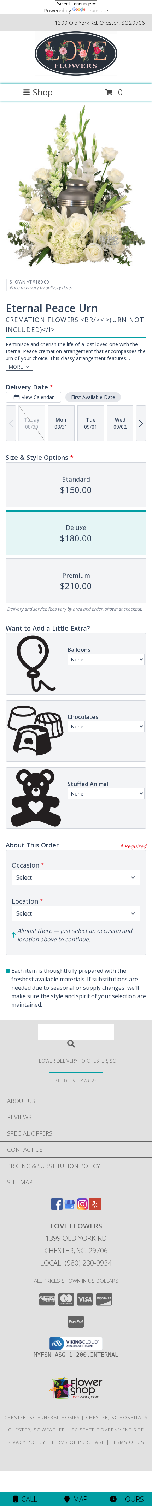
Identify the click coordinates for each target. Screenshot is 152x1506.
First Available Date (93, 397)
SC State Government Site (107, 1430)
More (15, 366)
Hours (130, 1499)
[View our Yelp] (95, 1207)
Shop (43, 92)
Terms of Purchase (78, 1442)
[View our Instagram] (82, 1207)
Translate (97, 10)
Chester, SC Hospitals (117, 1417)
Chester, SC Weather (36, 1430)
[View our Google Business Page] (69, 1207)
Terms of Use (129, 1442)
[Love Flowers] (76, 73)
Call (27, 1499)
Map (79, 1499)
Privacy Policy (25, 1442)
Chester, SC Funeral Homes (42, 1417)
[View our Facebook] (57, 1207)
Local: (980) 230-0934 (76, 1263)
